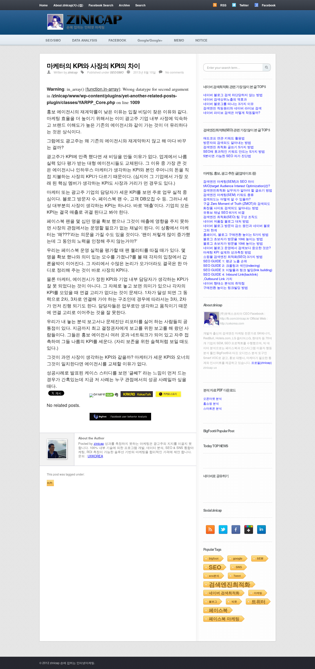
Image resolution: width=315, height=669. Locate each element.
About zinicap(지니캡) (68, 5)
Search (140, 5)
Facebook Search (101, 5)
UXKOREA (95, 456)
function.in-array (103, 89)
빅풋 (234, 601)
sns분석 (214, 576)
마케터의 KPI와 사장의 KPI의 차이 (93, 65)
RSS (223, 5)
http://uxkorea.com (232, 323)
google (237, 558)
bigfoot (214, 558)
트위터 (259, 601)
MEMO (179, 40)
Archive (124, 5)
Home (43, 5)
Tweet (237, 576)
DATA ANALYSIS (84, 40)
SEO (215, 567)
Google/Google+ (150, 40)
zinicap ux (210, 367)
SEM (260, 558)
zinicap (73, 72)
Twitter (244, 5)
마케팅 (258, 593)
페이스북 (218, 610)
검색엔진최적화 (229, 584)
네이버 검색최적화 (224, 592)
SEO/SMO (53, 40)
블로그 (213, 601)
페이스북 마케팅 (224, 619)
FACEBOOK (117, 40)
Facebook (269, 5)
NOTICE (201, 40)
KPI (49, 483)
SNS (239, 567)
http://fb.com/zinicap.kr (234, 318)
